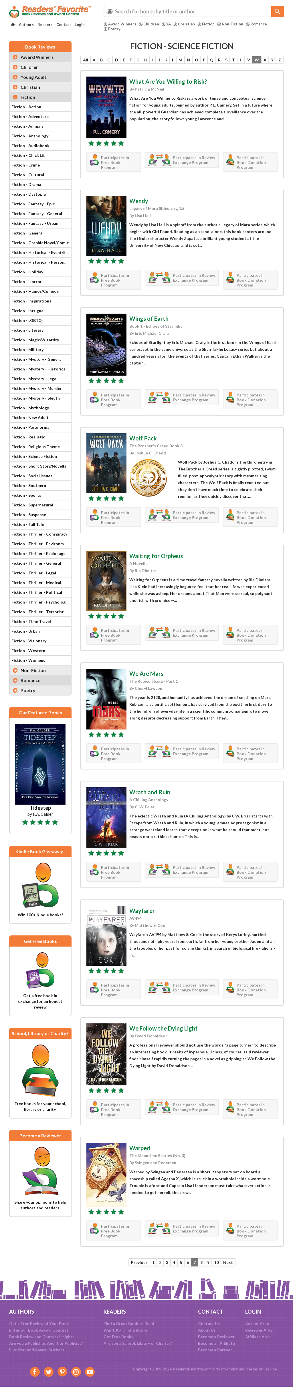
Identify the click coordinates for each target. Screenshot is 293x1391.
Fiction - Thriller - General (36, 563)
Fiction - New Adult (30, 417)
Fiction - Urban (25, 631)
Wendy (138, 200)
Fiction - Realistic (28, 436)
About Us (207, 1330)
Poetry (114, 29)
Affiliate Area (258, 1336)
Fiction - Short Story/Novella (38, 466)
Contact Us (209, 1323)
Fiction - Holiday (27, 271)
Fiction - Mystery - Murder (36, 388)
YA (168, 24)
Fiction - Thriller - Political (36, 592)
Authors (26, 24)
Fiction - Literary (27, 330)
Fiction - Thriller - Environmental (41, 543)
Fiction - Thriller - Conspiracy (39, 534)
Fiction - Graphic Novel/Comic (40, 242)
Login (80, 24)
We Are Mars (146, 673)
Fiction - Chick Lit (28, 155)
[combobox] (193, 11)
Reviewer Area (259, 1330)
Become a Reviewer (216, 1336)
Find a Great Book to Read (129, 1323)
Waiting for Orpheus (156, 555)
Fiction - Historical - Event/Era (40, 252)
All (85, 59)
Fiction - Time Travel (31, 621)
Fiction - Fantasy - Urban (34, 223)
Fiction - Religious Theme (35, 446)
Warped (139, 1148)
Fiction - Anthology (29, 135)
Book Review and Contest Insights (41, 1336)
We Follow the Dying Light (163, 1028)
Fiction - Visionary (28, 640)
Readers (45, 24)
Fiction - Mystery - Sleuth (35, 398)
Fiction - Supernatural (32, 504)
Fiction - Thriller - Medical (36, 582)
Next (228, 1262)
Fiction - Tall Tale (27, 524)
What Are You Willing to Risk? (168, 81)
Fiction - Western (28, 650)
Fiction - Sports (26, 495)
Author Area (257, 1323)
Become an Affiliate (216, 1343)
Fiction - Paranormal (31, 427)
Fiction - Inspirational (32, 300)
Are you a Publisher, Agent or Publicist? (46, 1343)
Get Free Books (118, 1336)
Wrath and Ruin (149, 792)
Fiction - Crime (25, 165)
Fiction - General (27, 233)
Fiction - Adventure (30, 116)
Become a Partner (215, 1349)
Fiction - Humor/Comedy (35, 291)
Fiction (208, 24)
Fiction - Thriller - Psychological (41, 602)
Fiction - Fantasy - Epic (33, 203)
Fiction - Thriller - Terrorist (37, 611)
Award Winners (122, 24)
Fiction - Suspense (28, 514)
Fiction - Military (27, 349)
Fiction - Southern (28, 485)
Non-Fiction (232, 24)
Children (151, 24)
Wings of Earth (149, 318)
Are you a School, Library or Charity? (138, 1343)
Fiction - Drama (26, 184)
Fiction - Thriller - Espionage (38, 553)
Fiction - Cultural (27, 174)
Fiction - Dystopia (28, 194)
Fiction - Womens (28, 660)
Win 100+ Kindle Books (126, 1330)
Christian (186, 24)
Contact (63, 24)
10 (216, 1262)
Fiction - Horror (26, 281)
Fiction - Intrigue (27, 310)
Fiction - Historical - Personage (41, 262)
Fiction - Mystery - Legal (34, 378)
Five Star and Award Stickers (36, 1349)
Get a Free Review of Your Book (39, 1323)
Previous (139, 1262)
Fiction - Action (26, 106)
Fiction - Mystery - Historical (39, 368)
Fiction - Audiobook (30, 145)
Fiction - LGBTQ (26, 320)
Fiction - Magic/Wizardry (35, 339)
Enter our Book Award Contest (38, 1330)
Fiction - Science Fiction (34, 456)
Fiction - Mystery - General (37, 359)
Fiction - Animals (27, 126)
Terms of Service (261, 1369)
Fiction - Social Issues (31, 475)
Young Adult (33, 77)
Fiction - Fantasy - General (36, 213)
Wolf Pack (143, 438)
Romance (258, 24)
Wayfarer (142, 910)
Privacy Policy (225, 1369)
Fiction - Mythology (30, 407)
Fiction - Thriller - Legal (33, 572)
